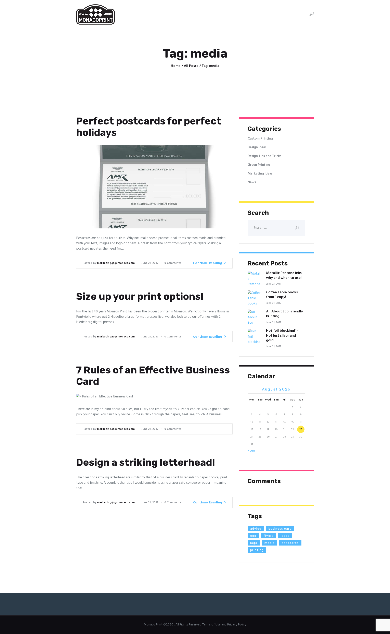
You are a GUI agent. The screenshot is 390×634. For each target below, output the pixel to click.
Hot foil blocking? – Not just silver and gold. (282, 335)
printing (257, 550)
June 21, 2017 (150, 263)
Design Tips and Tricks (264, 156)
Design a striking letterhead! (145, 462)
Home (175, 66)
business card (280, 528)
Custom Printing (260, 138)
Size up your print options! (139, 296)
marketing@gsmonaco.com (116, 263)
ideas (285, 536)
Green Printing (259, 165)
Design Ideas (257, 147)
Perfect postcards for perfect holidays (148, 127)
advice (255, 528)
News (252, 182)
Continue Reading (207, 263)
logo (253, 543)
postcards (290, 543)
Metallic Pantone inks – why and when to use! (285, 275)
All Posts (191, 66)
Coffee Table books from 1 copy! (282, 295)
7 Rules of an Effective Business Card (153, 375)
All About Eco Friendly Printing (284, 314)
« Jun (251, 450)
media (269, 543)
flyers (268, 536)
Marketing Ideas (260, 173)
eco (253, 536)
